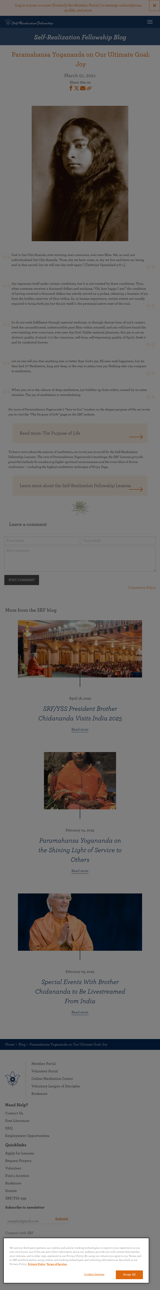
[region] (76, 1260)
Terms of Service (56, 1264)
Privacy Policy (36, 1264)
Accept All (129, 1274)
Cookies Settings (94, 1274)
